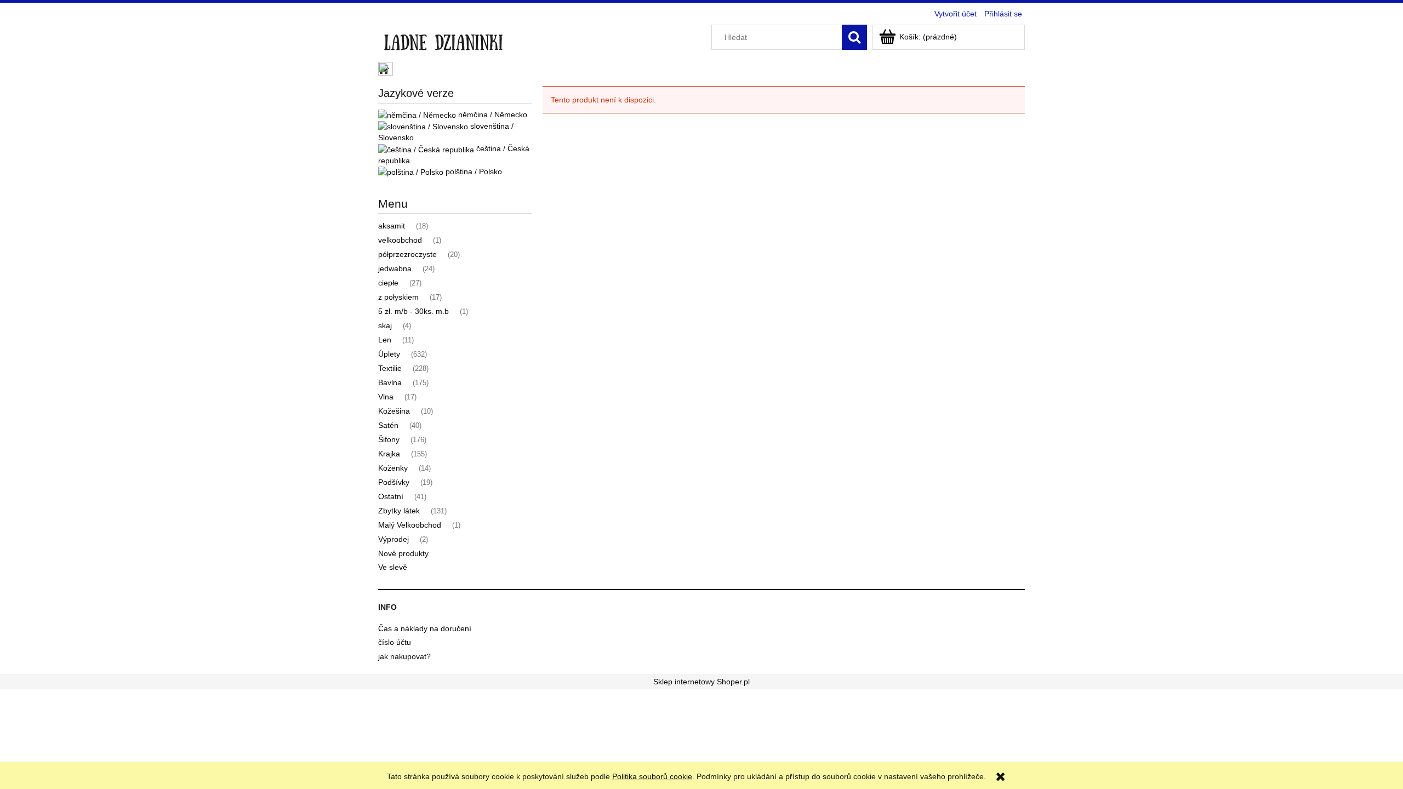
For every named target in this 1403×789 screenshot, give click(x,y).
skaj (385, 325)
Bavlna (390, 382)
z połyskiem (398, 297)
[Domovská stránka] (443, 39)
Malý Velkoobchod (409, 525)
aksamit (391, 225)
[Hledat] (854, 37)
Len (384, 339)
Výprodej (393, 539)
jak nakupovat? (404, 656)
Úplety (389, 354)
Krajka (389, 453)
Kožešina (394, 411)
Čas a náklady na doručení (424, 628)
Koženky (393, 468)
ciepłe (388, 282)
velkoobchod (400, 240)
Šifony (389, 439)
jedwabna (395, 268)
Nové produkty (403, 553)
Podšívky (393, 482)
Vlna (385, 396)
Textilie (390, 368)
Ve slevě (392, 567)
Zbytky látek (399, 510)
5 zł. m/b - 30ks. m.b (413, 311)
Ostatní (390, 496)
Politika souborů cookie (652, 776)
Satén (388, 425)
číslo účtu (394, 642)
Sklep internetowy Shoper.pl (701, 681)
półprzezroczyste (407, 254)
